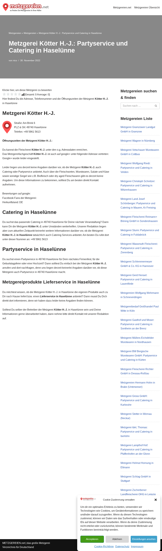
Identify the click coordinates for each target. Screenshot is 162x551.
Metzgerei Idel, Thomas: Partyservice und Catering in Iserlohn (136, 431)
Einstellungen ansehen (144, 539)
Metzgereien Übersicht (147, 7)
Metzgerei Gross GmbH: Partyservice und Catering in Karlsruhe (136, 400)
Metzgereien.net (122, 7)
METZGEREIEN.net (13, 543)
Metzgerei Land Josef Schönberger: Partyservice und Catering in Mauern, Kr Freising (138, 203)
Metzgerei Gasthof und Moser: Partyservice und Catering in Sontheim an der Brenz (137, 324)
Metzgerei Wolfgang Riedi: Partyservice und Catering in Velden (136, 167)
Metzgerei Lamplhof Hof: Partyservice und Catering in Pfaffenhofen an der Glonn (136, 449)
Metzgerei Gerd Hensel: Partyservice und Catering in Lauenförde (136, 279)
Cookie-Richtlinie (104, 546)
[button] (155, 499)
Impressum (137, 546)
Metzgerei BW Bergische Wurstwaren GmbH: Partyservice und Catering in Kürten (139, 355)
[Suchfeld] (156, 106)
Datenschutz (122, 546)
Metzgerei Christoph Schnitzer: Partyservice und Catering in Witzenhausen (138, 185)
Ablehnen (117, 539)
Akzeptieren (92, 539)
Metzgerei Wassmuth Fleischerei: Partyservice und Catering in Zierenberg (139, 248)
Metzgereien (15, 33)
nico (15, 60)
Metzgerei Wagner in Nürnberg (138, 140)
